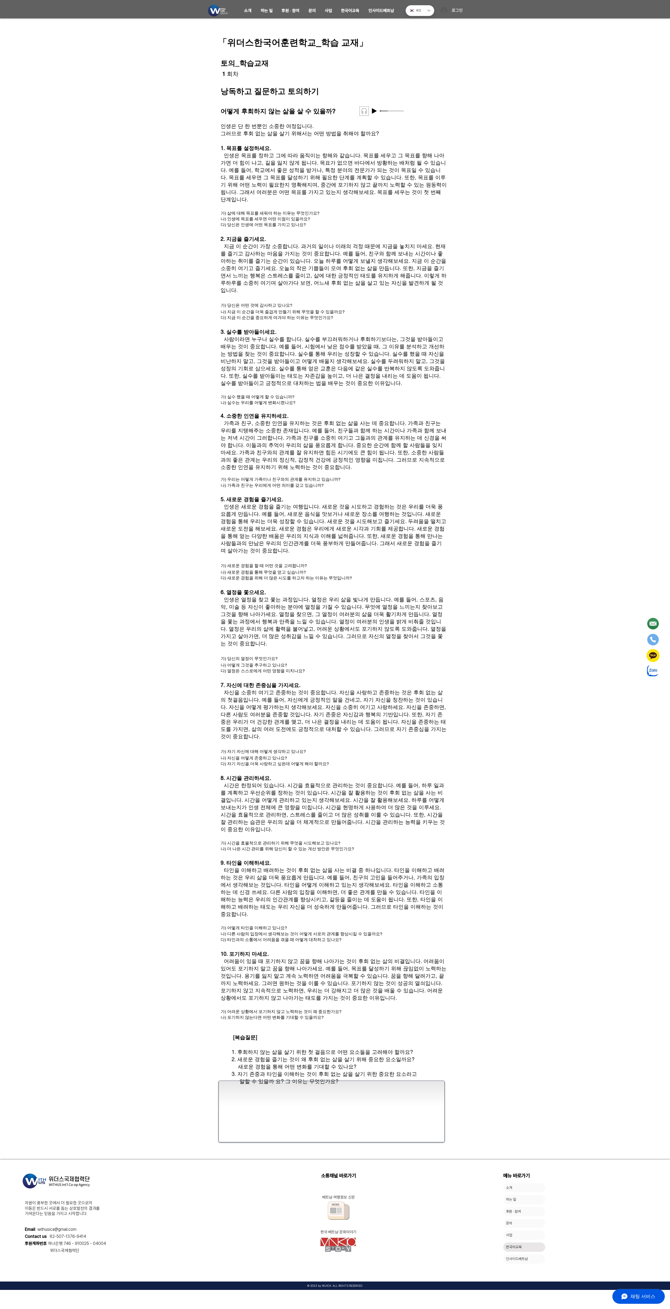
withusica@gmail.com (56, 1229)
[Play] (374, 111)
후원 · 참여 (513, 1211)
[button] (248, 10)
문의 (509, 1223)
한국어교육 (514, 1247)
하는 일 (511, 1199)
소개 (509, 1187)
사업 (509, 1235)
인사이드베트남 (517, 1259)
